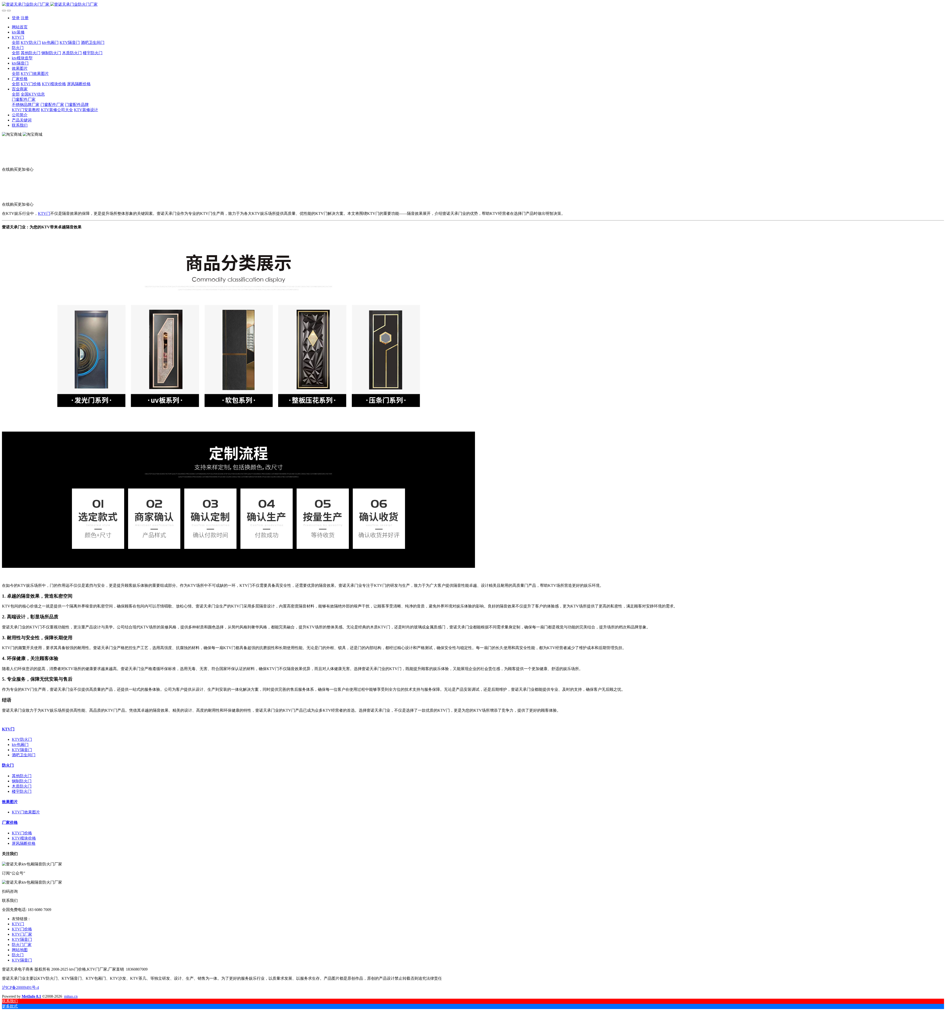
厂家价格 (10, 822)
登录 (16, 18)
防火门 (8, 765)
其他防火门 (22, 776)
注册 (25, 18)
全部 (16, 42)
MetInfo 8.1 (31, 996)
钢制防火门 (22, 781)
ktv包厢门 (20, 744)
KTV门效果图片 (26, 812)
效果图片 (10, 802)
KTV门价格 (22, 833)
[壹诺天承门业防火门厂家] (473, 4)
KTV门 (44, 213)
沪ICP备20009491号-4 (20, 987)
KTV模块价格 (24, 838)
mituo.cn (71, 996)
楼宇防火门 (22, 791)
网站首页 (20, 27)
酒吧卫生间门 (23, 755)
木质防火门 (22, 786)
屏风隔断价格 (23, 843)
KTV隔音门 (22, 750)
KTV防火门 (22, 739)
